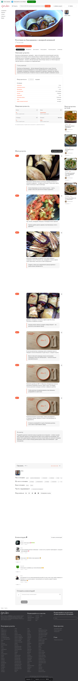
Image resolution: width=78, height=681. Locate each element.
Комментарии (60, 49)
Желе (28, 662)
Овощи (2, 655)
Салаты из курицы (18, 636)
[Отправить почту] (75, 618)
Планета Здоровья (7, 1)
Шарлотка (29, 649)
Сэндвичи (3, 667)
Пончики (29, 646)
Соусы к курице (42, 652)
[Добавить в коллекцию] (75, 112)
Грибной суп (3, 631)
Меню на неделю (31, 1)
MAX (36, 620)
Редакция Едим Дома (58, 639)
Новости (3, 16)
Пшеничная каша (18, 668)
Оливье (16, 643)
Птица (2, 647)
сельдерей (19, 95)
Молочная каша (18, 662)
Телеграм (29, 618)
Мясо (2, 646)
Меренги (29, 671)
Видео (2, 18)
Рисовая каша (17, 658)
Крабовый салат (18, 647)
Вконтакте (30, 615)
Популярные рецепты (8, 626)
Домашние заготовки (43, 630)
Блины (28, 633)
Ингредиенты (28, 49)
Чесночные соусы (42, 662)
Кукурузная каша (18, 664)
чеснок (18, 93)
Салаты (16, 633)
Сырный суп (3, 633)
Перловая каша (18, 665)
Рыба (2, 652)
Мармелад (29, 661)
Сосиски (3, 661)
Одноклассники (31, 617)
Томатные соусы (42, 659)
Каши (16, 653)
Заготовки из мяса (42, 631)
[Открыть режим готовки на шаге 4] (61, 294)
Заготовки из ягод (42, 636)
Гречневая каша (18, 661)
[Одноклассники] (29, 493)
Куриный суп (3, 630)
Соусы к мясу (41, 650)
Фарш (2, 650)
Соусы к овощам (42, 655)
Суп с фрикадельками (5, 639)
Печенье (29, 634)
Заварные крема (30, 665)
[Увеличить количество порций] (32, 79)
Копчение (41, 637)
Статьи (2, 14)
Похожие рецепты (52, 49)
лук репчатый (20, 91)
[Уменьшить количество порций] (29, 79)
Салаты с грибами (18, 639)
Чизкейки (29, 659)
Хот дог (2, 668)
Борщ (2, 640)
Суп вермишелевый (5, 637)
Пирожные (29, 658)
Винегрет (16, 644)
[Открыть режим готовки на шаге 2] (61, 196)
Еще (61, 478)
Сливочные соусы (42, 656)
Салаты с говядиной (19, 637)
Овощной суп (4, 636)
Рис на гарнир (41, 641)
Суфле (28, 670)
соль (18, 99)
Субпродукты (4, 649)
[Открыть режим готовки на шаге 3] (61, 232)
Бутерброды (3, 662)
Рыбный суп (3, 634)
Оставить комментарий (56, 537)
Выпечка (16, 670)
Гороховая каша (18, 667)
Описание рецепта (20, 49)
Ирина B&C (22, 566)
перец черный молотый (22, 101)
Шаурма (3, 670)
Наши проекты (58, 626)
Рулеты (28, 641)
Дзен (41, 615)
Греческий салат (18, 646)
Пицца (28, 630)
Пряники (29, 650)
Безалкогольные (42, 671)
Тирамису (29, 667)
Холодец (3, 671)
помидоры (19, 85)
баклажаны (19, 89)
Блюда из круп (42, 640)
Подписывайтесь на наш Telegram (20, 1)
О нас (55, 637)
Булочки (29, 647)
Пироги (28, 631)
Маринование (41, 643)
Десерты (29, 652)
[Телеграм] (32, 493)
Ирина (21, 575)
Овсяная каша (17, 659)
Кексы (28, 640)
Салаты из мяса (18, 634)
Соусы (40, 649)
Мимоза (16, 650)
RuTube (37, 618)
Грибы (2, 656)
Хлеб (28, 628)
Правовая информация (45, 677)
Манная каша (17, 656)
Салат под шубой (18, 649)
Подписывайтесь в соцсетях (36, 613)
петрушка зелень (21, 97)
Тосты (16, 628)
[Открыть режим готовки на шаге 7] (61, 398)
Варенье (40, 644)
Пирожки (29, 636)
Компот (40, 647)
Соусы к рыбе (41, 653)
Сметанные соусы (42, 661)
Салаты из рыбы (18, 640)
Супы (2, 628)
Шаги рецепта (36, 49)
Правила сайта (27, 677)
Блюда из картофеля (43, 639)
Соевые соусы (41, 658)
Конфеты (29, 655)
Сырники (29, 637)
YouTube (37, 615)
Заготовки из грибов (43, 634)
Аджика (40, 664)
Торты (28, 653)
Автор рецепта (44, 49)
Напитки (40, 668)
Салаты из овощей (18, 641)
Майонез (40, 667)
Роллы (16, 631)
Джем (40, 646)
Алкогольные (41, 670)
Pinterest (29, 620)
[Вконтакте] (26, 493)
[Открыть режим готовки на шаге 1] (61, 156)
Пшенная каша (18, 655)
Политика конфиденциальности (36, 677)
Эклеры (28, 668)
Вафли (28, 644)
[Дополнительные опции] (51, 679)
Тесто (16, 671)
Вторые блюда (4, 644)
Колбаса (3, 659)
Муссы (28, 664)
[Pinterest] (38, 493)
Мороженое (29, 656)
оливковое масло (21, 87)
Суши (16, 630)
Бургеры (3, 665)
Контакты (51, 677)
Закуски (3, 658)
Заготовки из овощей (43, 633)
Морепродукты (4, 653)
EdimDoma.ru (10, 615)
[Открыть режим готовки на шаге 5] (61, 332)
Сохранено (3, 10)
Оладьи (28, 639)
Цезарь (16, 652)
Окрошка (3, 643)
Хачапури (29, 643)
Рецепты (3, 12)
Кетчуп (40, 665)
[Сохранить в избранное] (73, 112)
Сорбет (40, 628)
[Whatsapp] (35, 493)
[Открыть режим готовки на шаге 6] (61, 365)
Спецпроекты (56, 631)
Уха (2, 641)
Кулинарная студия (58, 628)
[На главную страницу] (5, 6)
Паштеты (3, 664)
